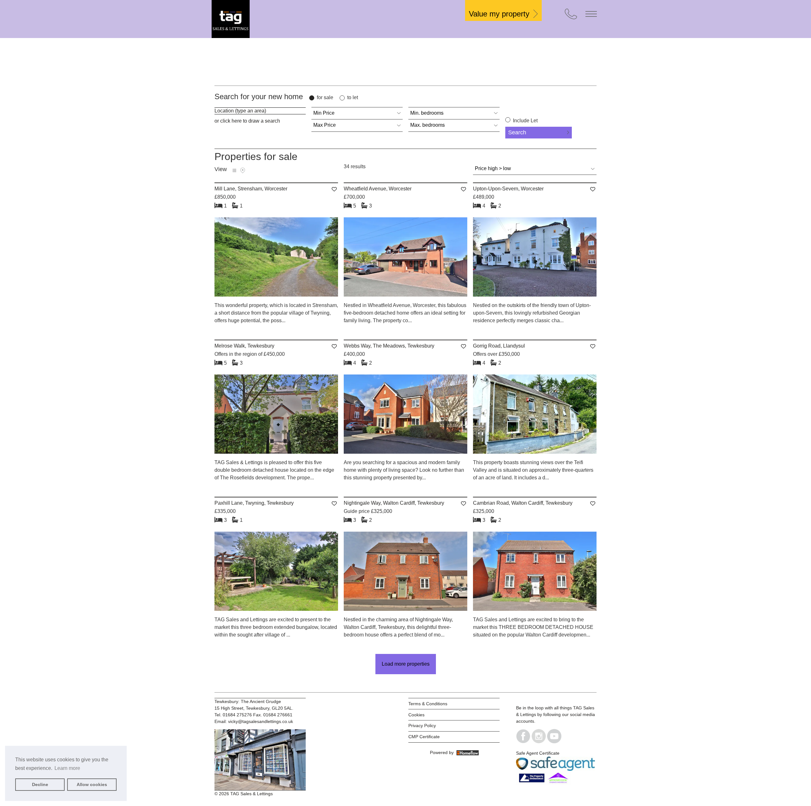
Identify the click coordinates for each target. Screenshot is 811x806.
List (234, 170)
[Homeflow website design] (429, 752)
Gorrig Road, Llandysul (499, 346)
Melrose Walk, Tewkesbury (244, 346)
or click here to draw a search (247, 121)
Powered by (443, 752)
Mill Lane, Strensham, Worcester (250, 188)
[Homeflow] (467, 752)
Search (517, 132)
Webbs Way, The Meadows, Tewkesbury (389, 346)
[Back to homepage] (259, 19)
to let (352, 97)
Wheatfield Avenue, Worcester (378, 188)
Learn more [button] (67, 768)
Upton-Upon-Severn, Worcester (508, 188)
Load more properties (406, 664)
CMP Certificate (424, 736)
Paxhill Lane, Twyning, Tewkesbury (254, 503)
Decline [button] (40, 784)
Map (243, 170)
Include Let (525, 120)
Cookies (416, 714)
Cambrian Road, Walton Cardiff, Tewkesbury (522, 503)
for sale (325, 97)
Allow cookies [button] (92, 784)
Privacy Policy (422, 725)
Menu (591, 14)
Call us (571, 14)
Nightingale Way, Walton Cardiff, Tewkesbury (394, 503)
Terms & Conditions (427, 703)
